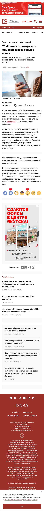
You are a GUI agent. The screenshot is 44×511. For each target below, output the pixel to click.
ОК (22, 507)
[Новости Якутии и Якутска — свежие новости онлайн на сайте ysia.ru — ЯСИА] (10, 21)
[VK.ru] (22, 267)
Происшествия (22, 33)
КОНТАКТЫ (27, 412)
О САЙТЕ (15, 412)
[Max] (33, 398)
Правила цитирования (22, 463)
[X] (33, 267)
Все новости (7, 33)
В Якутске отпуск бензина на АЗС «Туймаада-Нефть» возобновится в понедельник (18, 284)
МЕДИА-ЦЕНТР (13, 416)
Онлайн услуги (30, 416)
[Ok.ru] (25, 267)
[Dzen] (18, 105)
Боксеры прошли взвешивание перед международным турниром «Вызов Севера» (22, 355)
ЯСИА (27, 67)
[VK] (10, 398)
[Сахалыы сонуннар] (27, 21)
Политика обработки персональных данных (22, 483)
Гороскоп (5, 315)
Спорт (34, 33)
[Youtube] (24, 398)
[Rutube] (29, 398)
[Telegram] (29, 267)
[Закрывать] (41, 491)
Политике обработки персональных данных (21, 500)
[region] (22, 500)
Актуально (5, 290)
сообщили (10, 122)
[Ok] (15, 398)
